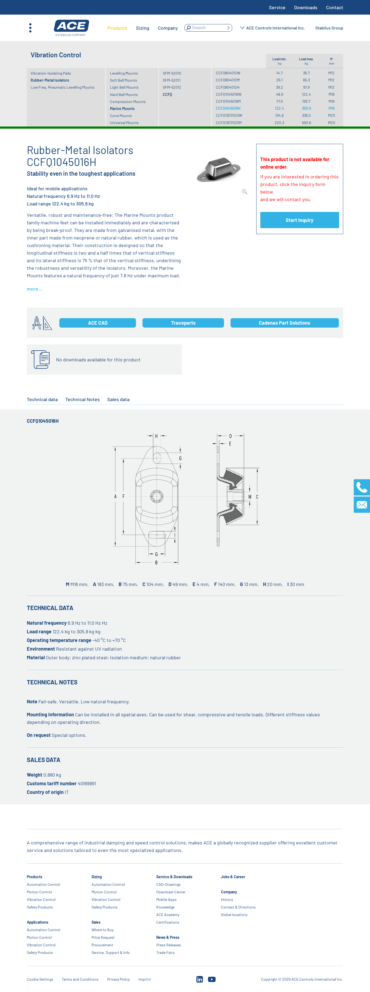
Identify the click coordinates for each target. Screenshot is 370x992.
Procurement (102, 945)
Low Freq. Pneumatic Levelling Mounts (63, 87)
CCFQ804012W (228, 73)
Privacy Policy (118, 979)
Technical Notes (82, 399)
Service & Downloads (175, 876)
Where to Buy (102, 929)
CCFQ (167, 94)
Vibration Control (41, 899)
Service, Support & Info (111, 952)
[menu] (143, 28)
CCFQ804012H (227, 87)
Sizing (97, 876)
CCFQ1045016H (228, 108)
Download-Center (171, 892)
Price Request (103, 937)
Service (277, 7)
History (227, 899)
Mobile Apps (167, 899)
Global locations (234, 914)
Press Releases (169, 945)
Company (229, 892)
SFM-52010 (172, 73)
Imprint (144, 979)
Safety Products (40, 907)
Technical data (42, 399)
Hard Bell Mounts (124, 94)
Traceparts (183, 323)
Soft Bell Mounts (123, 80)
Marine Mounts (122, 108)
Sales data (118, 399)
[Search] (228, 28)
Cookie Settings (40, 979)
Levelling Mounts (124, 73)
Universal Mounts (124, 122)
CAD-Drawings (169, 884)
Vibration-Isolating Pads (51, 73)
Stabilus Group (329, 27)
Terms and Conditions (80, 979)
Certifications (168, 922)
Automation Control (43, 884)
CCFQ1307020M (229, 122)
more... (34, 289)
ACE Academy (168, 914)
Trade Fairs (166, 952)
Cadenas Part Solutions (284, 323)
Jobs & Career (233, 876)
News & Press (168, 937)
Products (34, 876)
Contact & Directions (238, 907)
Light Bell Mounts (124, 87)
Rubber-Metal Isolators (50, 80)
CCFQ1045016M (228, 101)
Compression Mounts (128, 101)
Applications (37, 922)
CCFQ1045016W (228, 94)
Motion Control (39, 892)
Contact (334, 7)
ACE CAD (98, 323)
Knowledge (166, 907)
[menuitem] (117, 28)
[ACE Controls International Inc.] (71, 28)
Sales (96, 922)
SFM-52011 (171, 80)
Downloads (305, 7)
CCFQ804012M (228, 80)
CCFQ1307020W (229, 115)
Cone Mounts (121, 115)
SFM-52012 (172, 87)
